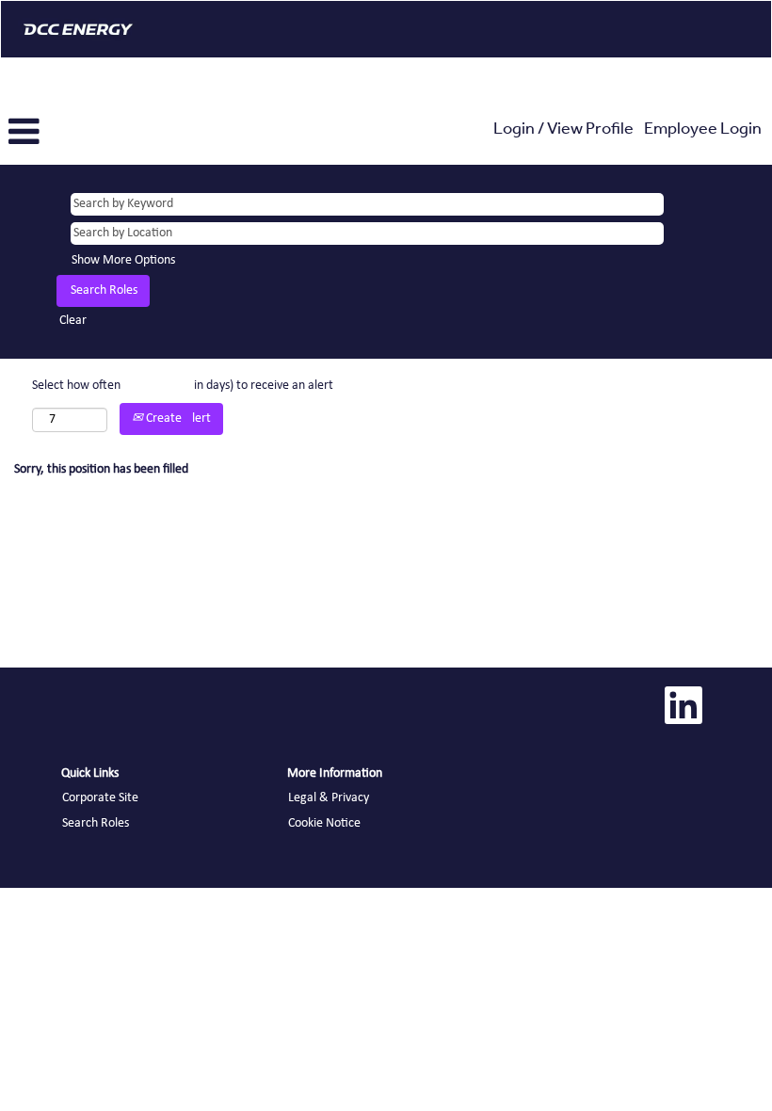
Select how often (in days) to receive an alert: (184, 385)
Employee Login (703, 130)
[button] (128, 132)
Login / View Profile (563, 130)
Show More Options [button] (123, 260)
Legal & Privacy (328, 798)
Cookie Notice (324, 823)
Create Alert (177, 418)
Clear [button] (73, 321)
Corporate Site (100, 798)
